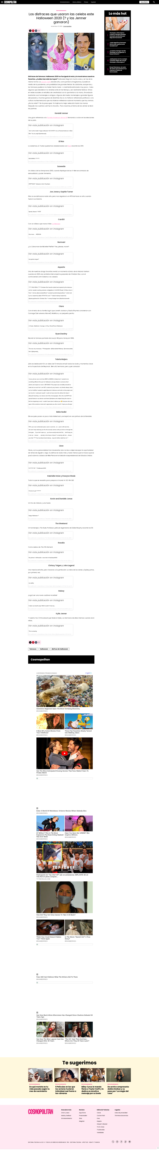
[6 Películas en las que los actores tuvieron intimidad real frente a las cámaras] (66, 1075)
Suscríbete (144, 2)
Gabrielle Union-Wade (51, 494)
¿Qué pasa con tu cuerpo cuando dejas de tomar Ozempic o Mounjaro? (118, 60)
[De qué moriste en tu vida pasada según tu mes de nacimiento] (40, 1075)
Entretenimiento (65, 2)
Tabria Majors (48, 407)
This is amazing (33, 631)
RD (46, 354)
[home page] (10, 2)
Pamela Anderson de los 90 (57, 118)
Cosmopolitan (67, 26)
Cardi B (47, 237)
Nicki (69, 146)
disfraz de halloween (60, 649)
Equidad (93, 2)
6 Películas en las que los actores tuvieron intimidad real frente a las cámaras (65, 1090)
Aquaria (47, 301)
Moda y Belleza (77, 2)
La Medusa (56, 224)
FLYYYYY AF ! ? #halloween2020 (37, 468)
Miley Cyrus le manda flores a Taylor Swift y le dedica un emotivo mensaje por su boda (92, 1090)
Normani (47, 262)
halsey (47, 608)
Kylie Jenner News (50, 634)
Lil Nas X (47, 161)
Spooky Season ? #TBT (35, 211)
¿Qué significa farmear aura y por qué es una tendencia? (118, 44)
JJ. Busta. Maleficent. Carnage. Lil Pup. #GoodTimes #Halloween (46, 326)
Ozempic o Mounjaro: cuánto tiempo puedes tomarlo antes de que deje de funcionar (118, 35)
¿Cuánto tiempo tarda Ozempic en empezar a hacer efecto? (118, 52)
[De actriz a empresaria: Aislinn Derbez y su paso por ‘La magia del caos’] (118, 1075)
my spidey (31, 583)
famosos (32, 649)
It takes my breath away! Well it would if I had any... (42, 605)
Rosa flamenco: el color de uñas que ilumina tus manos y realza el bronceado (118, 69)
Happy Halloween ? (34, 515)
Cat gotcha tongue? (34, 259)
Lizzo (46, 471)
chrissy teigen (48, 586)
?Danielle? (48, 518)
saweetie (50, 187)
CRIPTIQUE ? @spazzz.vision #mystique (39, 184)
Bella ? (47, 441)
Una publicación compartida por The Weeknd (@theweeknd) (44, 538)
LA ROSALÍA (48, 560)
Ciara (47, 329)
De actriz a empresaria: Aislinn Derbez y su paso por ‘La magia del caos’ (118, 1090)
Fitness (86, 2)
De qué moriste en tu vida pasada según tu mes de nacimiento (39, 1089)
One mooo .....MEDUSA (35, 234)
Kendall (47, 136)
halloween (44, 649)
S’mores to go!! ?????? (35, 491)
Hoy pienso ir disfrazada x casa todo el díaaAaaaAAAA (43, 557)
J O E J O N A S (49, 214)
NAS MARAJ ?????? (34, 158)
